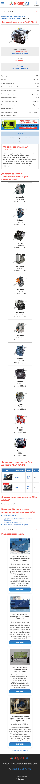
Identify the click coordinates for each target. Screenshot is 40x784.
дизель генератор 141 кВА (12, 522)
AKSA (16, 477)
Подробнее (20, 589)
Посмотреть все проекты (20, 751)
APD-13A (28, 487)
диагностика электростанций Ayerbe (16, 525)
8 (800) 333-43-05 (21, 769)
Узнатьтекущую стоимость (20, 67)
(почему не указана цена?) (20, 53)
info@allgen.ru (20, 779)
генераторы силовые (11, 515)
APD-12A (28, 477)
